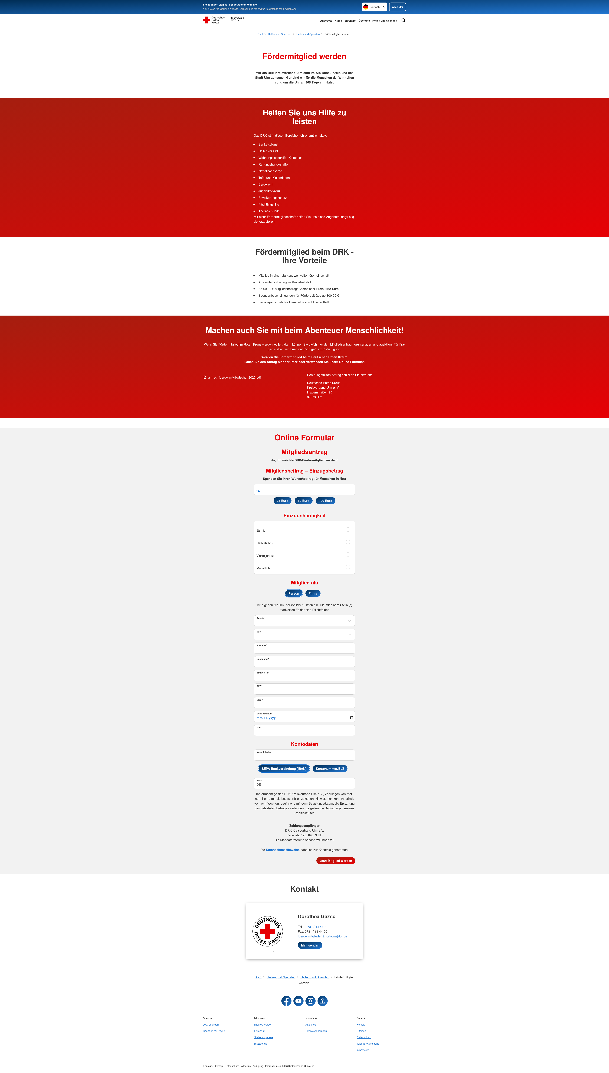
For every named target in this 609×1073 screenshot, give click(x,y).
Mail (259, 727)
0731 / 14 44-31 (317, 926)
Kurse (338, 20)
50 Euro (303, 500)
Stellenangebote (263, 1037)
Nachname (263, 658)
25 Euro (282, 500)
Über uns (364, 20)
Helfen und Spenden (384, 20)
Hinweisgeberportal (316, 1031)
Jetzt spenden (211, 1024)
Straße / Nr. (263, 672)
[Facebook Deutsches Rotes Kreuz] (286, 1001)
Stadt (260, 699)
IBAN (259, 780)
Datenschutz (364, 1037)
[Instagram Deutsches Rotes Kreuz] (310, 1001)
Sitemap (361, 1031)
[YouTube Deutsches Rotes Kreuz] (298, 1001)
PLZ (259, 686)
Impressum (363, 1050)
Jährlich (261, 530)
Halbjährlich (264, 543)
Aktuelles (310, 1024)
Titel (259, 631)
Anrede (260, 618)
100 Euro (325, 500)
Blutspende (260, 1043)
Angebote (326, 20)
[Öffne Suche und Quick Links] (403, 20)
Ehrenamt (350, 20)
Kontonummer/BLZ (330, 768)
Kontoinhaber (264, 752)
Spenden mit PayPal (214, 1031)
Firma (313, 593)
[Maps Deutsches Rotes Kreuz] (323, 1001)
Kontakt (361, 1024)
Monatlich (263, 568)
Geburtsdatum (264, 713)
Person (293, 593)
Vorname (262, 645)
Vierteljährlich (265, 555)
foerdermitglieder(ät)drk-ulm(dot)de (322, 936)
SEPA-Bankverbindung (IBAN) (284, 768)
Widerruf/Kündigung (368, 1043)
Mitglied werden (263, 1024)
